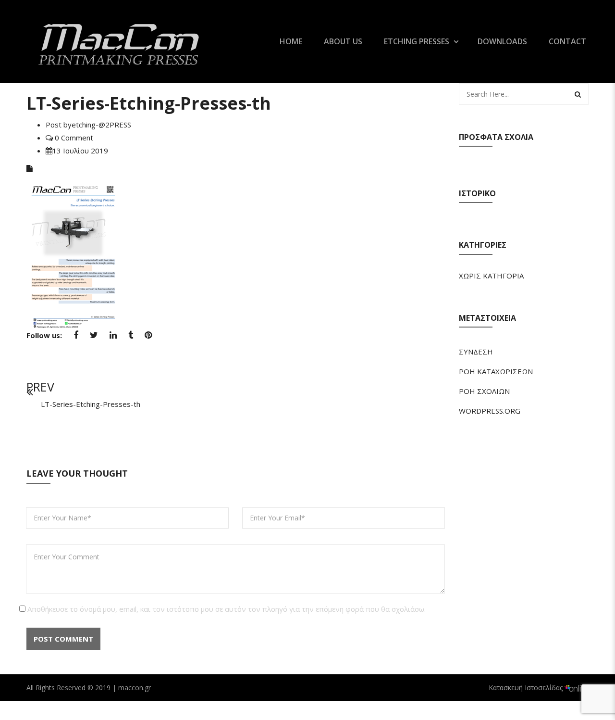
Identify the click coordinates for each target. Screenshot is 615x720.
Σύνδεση (476, 351)
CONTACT (567, 41)
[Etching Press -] (120, 40)
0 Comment (73, 137)
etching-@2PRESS (101, 124)
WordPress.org (489, 411)
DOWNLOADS (502, 41)
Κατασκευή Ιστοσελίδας (527, 687)
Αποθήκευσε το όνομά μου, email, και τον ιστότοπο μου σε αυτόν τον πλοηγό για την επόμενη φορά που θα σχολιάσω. (226, 609)
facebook (76, 338)
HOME (291, 41)
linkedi (113, 338)
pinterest (148, 338)
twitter (94, 338)
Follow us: (44, 335)
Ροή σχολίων (484, 391)
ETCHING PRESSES (416, 41)
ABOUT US (343, 41)
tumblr (130, 338)
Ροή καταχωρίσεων (496, 371)
